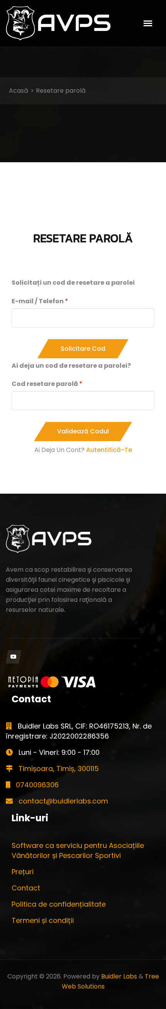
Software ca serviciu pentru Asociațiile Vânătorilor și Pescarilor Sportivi (78, 850)
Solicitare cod (83, 348)
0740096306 (36, 785)
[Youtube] (13, 657)
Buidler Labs (119, 976)
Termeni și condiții (43, 920)
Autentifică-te (109, 449)
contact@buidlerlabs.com (62, 801)
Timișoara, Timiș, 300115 (58, 768)
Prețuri (23, 872)
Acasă (18, 90)
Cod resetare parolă (45, 383)
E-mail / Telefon (38, 301)
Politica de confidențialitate (59, 904)
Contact (26, 888)
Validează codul (83, 431)
